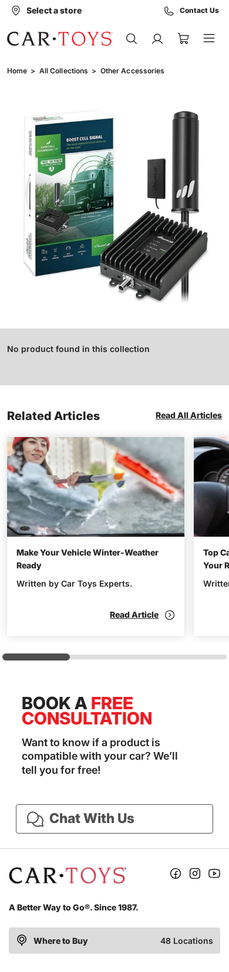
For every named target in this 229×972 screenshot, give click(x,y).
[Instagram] (195, 875)
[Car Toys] (60, 39)
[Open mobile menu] (209, 39)
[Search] (131, 39)
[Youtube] (214, 875)
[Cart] (183, 39)
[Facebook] (175, 875)
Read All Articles (189, 415)
